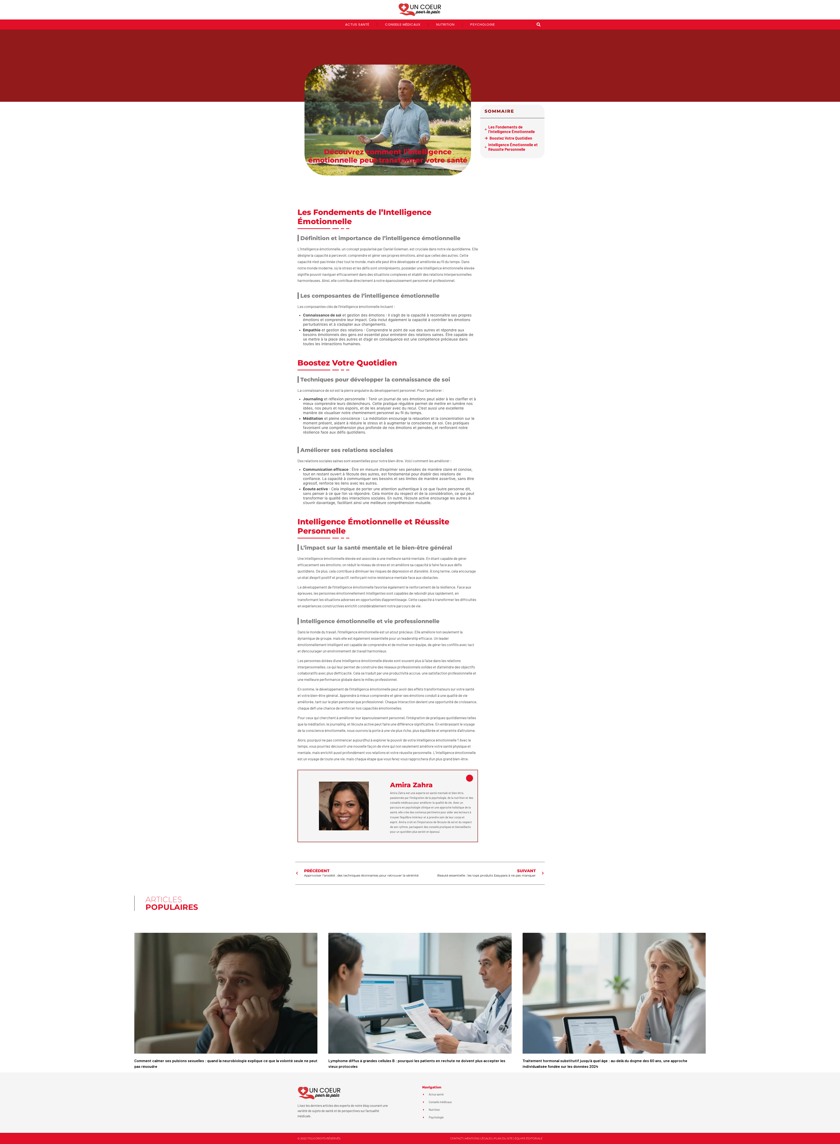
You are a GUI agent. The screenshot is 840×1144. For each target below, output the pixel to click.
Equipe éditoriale (528, 1138)
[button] (538, 24)
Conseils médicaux (402, 24)
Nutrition (445, 24)
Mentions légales (478, 1138)
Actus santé (357, 24)
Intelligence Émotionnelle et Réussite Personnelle (513, 147)
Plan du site (503, 1138)
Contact (456, 1138)
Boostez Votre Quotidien (511, 138)
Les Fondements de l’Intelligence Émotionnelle (511, 129)
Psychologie (482, 24)
